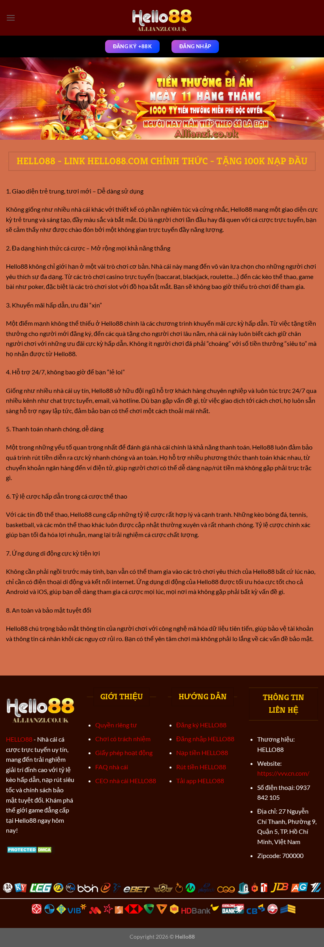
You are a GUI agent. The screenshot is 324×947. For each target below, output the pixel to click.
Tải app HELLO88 (200, 780)
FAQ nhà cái (111, 767)
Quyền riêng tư (116, 725)
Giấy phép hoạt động (124, 752)
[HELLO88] (162, 18)
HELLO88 (19, 739)
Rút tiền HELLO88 (201, 767)
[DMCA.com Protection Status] (30, 848)
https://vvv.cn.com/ (283, 773)
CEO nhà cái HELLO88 (125, 780)
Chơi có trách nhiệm (123, 738)
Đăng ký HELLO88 (201, 725)
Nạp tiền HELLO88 (202, 752)
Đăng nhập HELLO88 (205, 738)
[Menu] (10, 17)
